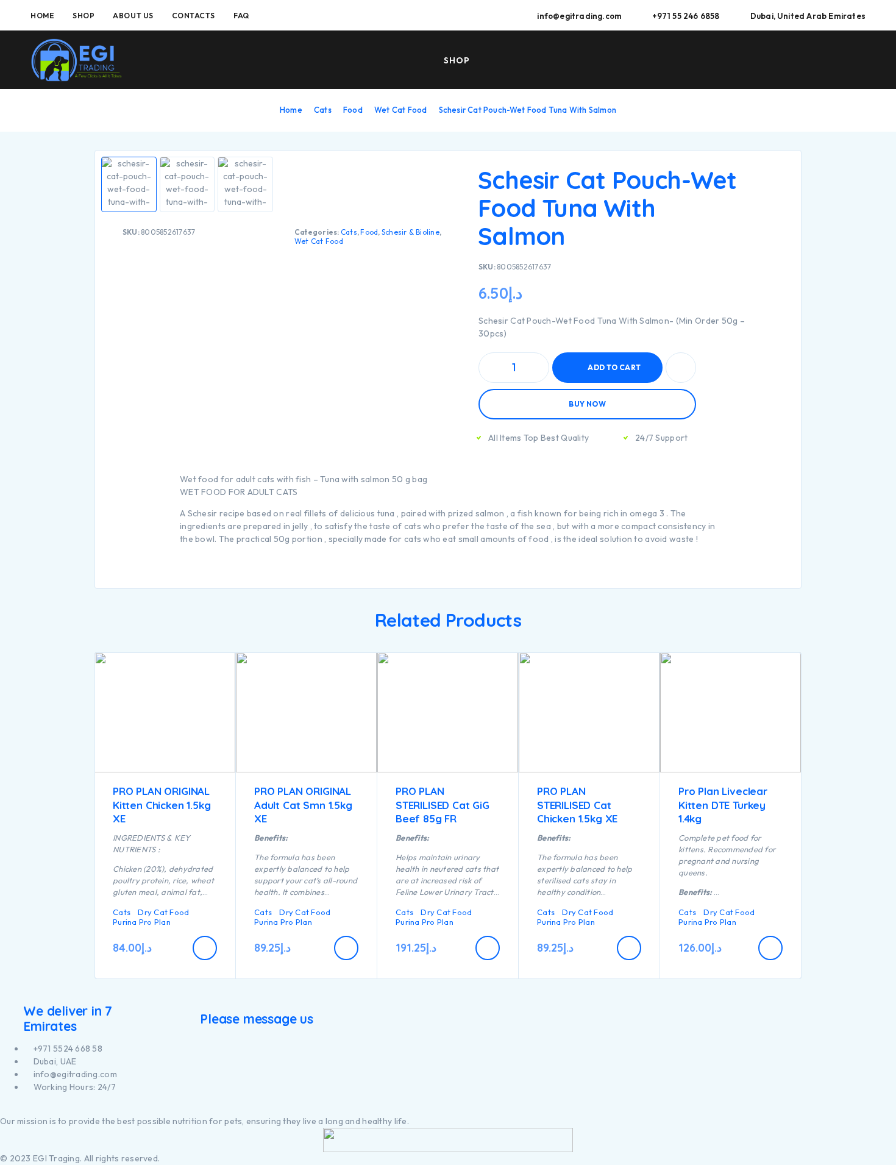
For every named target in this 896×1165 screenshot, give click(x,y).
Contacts (193, 15)
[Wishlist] (832, 60)
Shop (83, 15)
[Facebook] (3, 1108)
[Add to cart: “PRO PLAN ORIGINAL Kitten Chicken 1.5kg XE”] (205, 948)
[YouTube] (17, 1108)
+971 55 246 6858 (685, 16)
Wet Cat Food (400, 110)
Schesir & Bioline (410, 232)
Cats (323, 110)
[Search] (776, 60)
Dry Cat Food (163, 912)
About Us (133, 15)
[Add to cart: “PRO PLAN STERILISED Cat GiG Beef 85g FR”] (487, 948)
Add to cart (614, 362)
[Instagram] (10, 1108)
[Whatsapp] (24, 1108)
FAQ (241, 15)
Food (353, 110)
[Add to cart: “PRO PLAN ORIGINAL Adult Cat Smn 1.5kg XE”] (346, 948)
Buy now (587, 403)
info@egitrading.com (579, 16)
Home (42, 15)
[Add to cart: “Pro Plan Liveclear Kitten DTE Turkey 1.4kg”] (770, 948)
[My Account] (804, 60)
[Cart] (861, 59)
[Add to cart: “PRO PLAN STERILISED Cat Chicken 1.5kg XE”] (629, 948)
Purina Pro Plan (142, 922)
